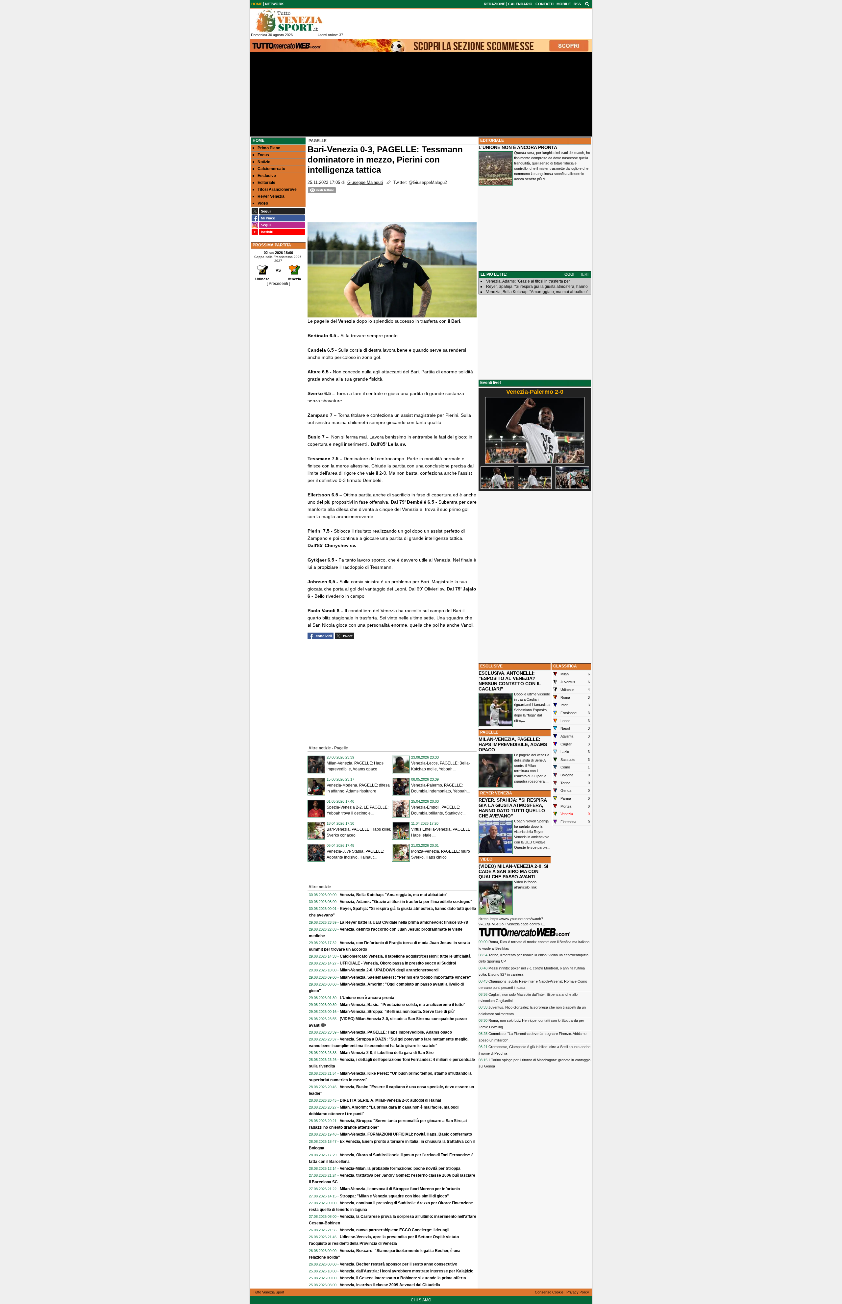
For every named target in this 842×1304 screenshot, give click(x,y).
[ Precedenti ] (278, 283)
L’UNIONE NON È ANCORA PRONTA (518, 147)
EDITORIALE (492, 140)
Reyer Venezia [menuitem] (271, 196)
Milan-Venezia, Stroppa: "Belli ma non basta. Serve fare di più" (398, 1011)
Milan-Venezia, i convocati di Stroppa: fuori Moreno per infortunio (400, 1189)
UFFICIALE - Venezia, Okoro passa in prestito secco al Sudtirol (398, 963)
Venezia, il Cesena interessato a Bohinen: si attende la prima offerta (403, 1278)
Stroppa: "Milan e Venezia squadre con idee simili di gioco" (394, 1196)
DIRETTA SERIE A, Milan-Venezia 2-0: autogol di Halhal (390, 1100)
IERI (584, 274)
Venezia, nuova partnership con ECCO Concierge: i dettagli (394, 1230)
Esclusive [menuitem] (267, 175)
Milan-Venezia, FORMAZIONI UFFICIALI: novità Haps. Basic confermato (406, 1134)
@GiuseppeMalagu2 (428, 182)
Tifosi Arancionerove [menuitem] (277, 189)
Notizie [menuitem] (264, 162)
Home (258, 140)
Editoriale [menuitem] (266, 182)
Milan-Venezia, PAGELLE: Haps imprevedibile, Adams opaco (396, 1032)
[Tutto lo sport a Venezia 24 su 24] (294, 21)
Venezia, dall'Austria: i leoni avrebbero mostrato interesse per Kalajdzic (406, 1271)
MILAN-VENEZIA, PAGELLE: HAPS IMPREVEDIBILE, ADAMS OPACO (513, 744)
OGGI (569, 274)
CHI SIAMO (421, 1300)
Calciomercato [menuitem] (271, 168)
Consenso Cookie (549, 1292)
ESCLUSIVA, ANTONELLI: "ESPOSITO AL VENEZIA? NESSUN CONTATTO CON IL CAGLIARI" (510, 680)
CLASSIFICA (565, 666)
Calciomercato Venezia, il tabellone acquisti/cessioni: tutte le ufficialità (405, 956)
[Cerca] (587, 4)
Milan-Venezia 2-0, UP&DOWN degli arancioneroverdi (389, 970)
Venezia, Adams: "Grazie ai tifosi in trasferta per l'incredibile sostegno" (406, 901)
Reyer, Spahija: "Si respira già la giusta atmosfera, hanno (537, 286)
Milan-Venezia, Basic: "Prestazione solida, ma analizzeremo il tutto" (402, 1004)
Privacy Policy (577, 1292)
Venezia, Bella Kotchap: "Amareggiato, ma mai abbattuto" (394, 894)
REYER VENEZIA (496, 793)
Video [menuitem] (263, 203)
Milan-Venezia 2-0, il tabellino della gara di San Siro (386, 1052)
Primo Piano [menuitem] (269, 148)
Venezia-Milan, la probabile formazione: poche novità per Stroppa (400, 1168)
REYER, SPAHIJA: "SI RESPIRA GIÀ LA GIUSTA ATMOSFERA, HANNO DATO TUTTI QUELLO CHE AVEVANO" (513, 807)
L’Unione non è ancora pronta (367, 997)
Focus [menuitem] (263, 155)
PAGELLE (489, 732)
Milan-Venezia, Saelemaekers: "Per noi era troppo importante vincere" (405, 977)
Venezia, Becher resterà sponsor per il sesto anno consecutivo (398, 1264)
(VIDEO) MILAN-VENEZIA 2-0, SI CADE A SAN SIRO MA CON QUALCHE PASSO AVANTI (513, 871)
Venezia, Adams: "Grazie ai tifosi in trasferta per (528, 281)
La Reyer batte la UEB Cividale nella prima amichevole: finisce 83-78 (404, 922)
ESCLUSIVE (491, 666)
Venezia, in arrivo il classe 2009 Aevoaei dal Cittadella (390, 1285)
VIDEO (486, 859)
